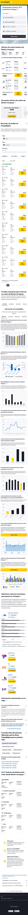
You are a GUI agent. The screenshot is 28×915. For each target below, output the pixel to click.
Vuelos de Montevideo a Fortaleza (9, 763)
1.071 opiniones (11, 617)
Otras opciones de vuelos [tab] (8, 746)
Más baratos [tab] (4, 53)
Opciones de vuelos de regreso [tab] (9, 743)
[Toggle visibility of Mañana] (5, 586)
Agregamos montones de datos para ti (11, 883)
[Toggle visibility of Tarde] (18, 586)
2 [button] (10, 285)
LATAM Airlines (11, 653)
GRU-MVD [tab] (11, 304)
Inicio (7, 891)
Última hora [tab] (17, 53)
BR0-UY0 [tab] (4, 316)
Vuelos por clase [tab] (16, 753)
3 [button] (13, 285)
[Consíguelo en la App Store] (17, 911)
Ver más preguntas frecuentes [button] (14, 728)
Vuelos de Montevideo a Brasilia (9, 765)
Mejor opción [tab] (10, 53)
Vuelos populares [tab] (6, 753)
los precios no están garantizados (8, 876)
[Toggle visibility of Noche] (5, 587)
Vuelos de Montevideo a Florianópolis (10, 761)
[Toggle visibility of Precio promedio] (18, 376)
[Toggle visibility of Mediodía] (12, 586)
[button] (17, 9)
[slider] (26, 152)
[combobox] (6, 13)
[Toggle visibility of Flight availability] (9, 376)
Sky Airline (10, 685)
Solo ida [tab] (23, 53)
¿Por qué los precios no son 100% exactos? (12, 885)
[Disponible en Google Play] (11, 911)
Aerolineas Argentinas (13, 612)
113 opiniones (11, 690)
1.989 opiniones (11, 657)
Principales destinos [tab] (6, 749)
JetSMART (10, 674)
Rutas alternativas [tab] (18, 749)
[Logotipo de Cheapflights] (5, 2)
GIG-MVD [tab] (4, 304)
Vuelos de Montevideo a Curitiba (9, 767)
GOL (9, 664)
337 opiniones (11, 679)
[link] (11, 116)
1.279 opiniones (11, 668)
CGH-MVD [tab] (18, 304)
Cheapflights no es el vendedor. (10, 880)
